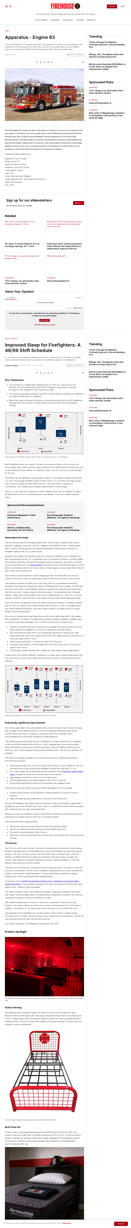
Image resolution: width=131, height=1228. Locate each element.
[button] (6, 6)
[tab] (11, 298)
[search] (10, 6)
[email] (52, 62)
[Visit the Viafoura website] (78, 308)
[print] (83, 62)
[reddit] (48, 62)
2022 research (36, 565)
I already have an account (44, 324)
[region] (44, 303)
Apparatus (91, 20)
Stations (80, 20)
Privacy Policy (66, 1223)
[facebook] (37, 62)
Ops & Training (41, 20)
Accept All (121, 1224)
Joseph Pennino (11, 365)
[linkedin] (41, 62)
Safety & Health (11, 338)
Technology (68, 20)
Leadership (55, 20)
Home (7, 31)
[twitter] (44, 62)
